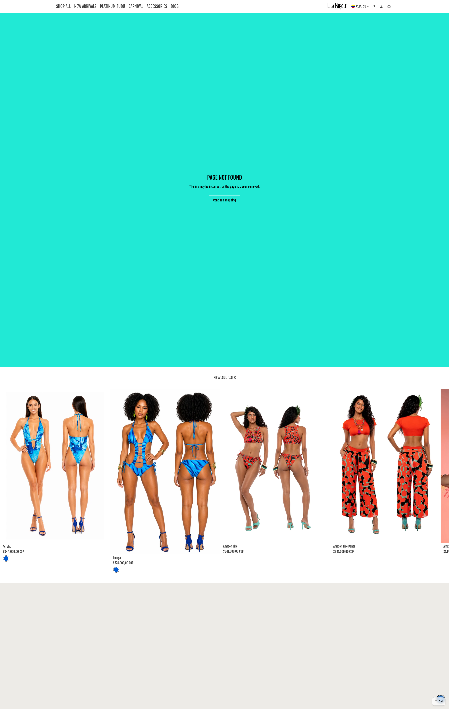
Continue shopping (224, 200)
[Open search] (374, 6)
